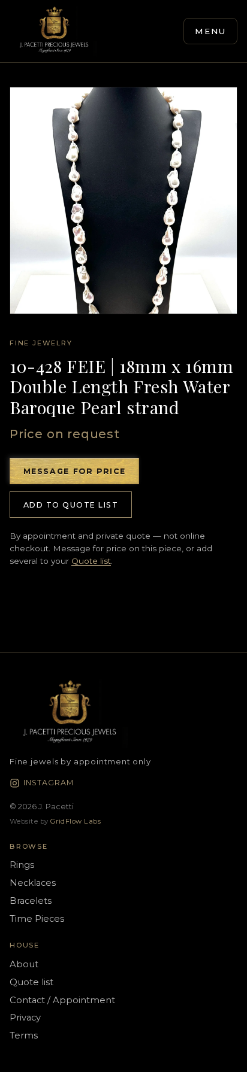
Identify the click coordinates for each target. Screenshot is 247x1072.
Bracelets (31, 900)
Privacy (25, 1017)
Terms (24, 1035)
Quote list (91, 561)
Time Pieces (37, 918)
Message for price (74, 471)
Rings (22, 865)
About (24, 964)
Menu (211, 31)
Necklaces (33, 882)
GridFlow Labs (75, 821)
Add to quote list (70, 504)
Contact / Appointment (62, 1000)
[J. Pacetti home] (54, 31)
